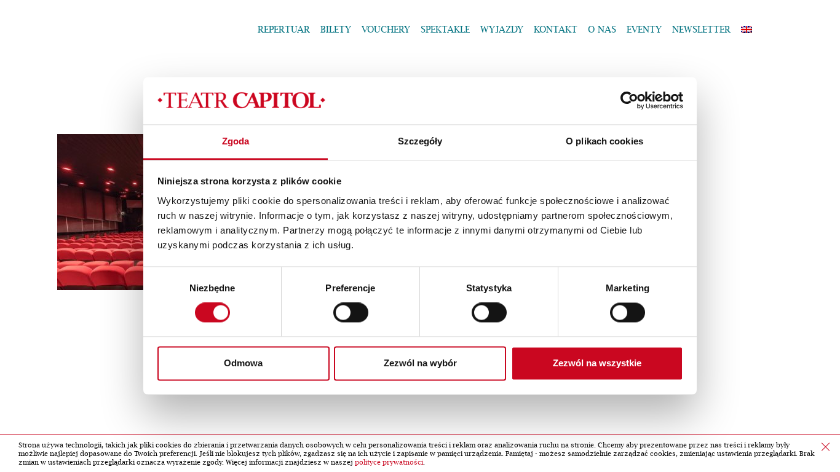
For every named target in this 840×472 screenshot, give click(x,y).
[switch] (350, 313)
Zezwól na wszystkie (597, 363)
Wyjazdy (501, 30)
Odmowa (243, 363)
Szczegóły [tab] (420, 141)
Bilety (335, 30)
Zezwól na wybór (420, 363)
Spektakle (445, 30)
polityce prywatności (389, 462)
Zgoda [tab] (236, 141)
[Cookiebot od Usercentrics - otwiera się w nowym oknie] (629, 101)
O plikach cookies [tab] (604, 141)
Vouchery (386, 30)
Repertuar (284, 30)
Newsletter (701, 30)
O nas (602, 30)
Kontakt (555, 30)
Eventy (644, 30)
